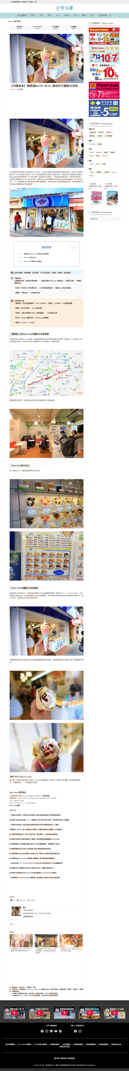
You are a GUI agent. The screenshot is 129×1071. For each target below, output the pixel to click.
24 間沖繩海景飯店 (46, 288)
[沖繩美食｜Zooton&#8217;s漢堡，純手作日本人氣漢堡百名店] (71, 940)
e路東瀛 (112, 152)
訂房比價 (108, 132)
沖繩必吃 (75, 989)
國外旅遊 (17, 21)
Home (10, 21)
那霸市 (69, 989)
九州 (75, 15)
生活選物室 (102, 15)
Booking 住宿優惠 (42, 318)
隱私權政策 (71, 1058)
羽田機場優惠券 (103, 1044)
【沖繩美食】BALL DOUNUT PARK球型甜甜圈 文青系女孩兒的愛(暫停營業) (46, 950)
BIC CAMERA (41, 303)
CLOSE (73, 247)
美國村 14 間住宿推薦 (63, 288)
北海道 (66, 15)
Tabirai (92, 172)
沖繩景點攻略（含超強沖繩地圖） (26, 281)
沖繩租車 (98, 172)
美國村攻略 (70, 281)
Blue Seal (31, 989)
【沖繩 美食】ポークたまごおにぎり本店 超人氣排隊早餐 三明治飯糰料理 (36, 863)
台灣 (92, 15)
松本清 (57, 303)
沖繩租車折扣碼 (116, 1044)
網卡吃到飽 (25, 308)
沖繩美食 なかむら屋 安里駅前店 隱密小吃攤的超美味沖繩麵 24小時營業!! (36, 829)
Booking (98, 152)
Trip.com (104, 156)
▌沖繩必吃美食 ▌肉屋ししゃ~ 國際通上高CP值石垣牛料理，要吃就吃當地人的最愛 (39, 820)
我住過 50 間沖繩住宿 (29, 288)
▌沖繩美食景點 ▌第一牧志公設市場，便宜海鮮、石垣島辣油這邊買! (34, 834)
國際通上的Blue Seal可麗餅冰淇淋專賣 (36, 254)
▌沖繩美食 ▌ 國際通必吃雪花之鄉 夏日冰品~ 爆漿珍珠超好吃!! (32, 868)
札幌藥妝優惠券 (78, 1044)
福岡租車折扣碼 (65, 1046)
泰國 (83, 15)
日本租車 (99, 136)
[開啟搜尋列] (110, 15)
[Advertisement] (46, 104)
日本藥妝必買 (35, 293)
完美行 (98, 156)
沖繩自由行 (15, 989)
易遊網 (99, 144)
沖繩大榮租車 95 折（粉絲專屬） (33, 313)
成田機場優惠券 (91, 1044)
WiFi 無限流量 (37, 308)
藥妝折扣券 (93, 132)
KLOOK (24, 322)
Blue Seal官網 (15, 805)
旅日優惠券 (22, 15)
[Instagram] (11, 925)
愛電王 (50, 303)
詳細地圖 (46, 796)
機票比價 (92, 136)
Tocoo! (113, 172)
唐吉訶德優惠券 (28, 303)
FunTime (92, 144)
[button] (28, 15)
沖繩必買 (24, 293)
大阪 (41, 15)
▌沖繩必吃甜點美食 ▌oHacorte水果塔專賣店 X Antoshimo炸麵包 (33, 873)
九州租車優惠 (108, 136)
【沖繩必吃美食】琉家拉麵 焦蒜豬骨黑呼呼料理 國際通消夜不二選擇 (34, 825)
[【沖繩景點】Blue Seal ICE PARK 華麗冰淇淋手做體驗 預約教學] (21, 940)
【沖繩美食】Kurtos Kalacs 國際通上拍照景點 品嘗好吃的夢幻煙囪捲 (35, 878)
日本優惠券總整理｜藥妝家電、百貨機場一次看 (24, 2)
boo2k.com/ (15, 919)
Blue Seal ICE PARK (17, 177)
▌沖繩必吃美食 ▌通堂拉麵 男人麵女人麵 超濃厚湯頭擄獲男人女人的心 (35, 839)
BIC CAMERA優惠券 (24, 1044)
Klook (91, 156)
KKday (98, 164)
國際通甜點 (62, 989)
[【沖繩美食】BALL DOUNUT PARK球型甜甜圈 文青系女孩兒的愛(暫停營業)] (46, 940)
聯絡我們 (64, 1058)
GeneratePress (90, 1065)
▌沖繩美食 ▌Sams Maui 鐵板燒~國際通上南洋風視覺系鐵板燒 (32, 858)
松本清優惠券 (66, 1044)
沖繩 (57, 15)
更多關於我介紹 (28, 916)
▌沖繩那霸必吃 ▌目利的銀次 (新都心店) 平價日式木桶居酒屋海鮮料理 (34, 854)
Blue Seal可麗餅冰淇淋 (42, 989)
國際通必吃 (23, 989)
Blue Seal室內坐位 (30, 257)
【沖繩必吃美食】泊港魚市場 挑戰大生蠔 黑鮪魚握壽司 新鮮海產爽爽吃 (35, 815)
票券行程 (101, 132)
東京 (33, 15)
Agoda (92, 152)
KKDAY (32, 322)
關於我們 (57, 1058)
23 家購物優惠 (67, 303)
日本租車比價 (52, 313)
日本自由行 (21, 987)
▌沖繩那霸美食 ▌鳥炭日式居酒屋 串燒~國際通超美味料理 (30, 849)
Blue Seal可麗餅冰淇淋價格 (33, 261)
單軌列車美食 (54, 989)
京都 (49, 15)
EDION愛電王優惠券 (40, 1044)
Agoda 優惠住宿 (27, 318)
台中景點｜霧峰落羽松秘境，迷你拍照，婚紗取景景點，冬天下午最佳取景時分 (35, 993)
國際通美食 (15, 991)
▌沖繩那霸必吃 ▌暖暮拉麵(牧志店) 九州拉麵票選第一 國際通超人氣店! (35, 844)
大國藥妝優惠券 (55, 1044)
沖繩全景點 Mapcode (49, 281)
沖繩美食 (60, 281)
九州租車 (106, 172)
